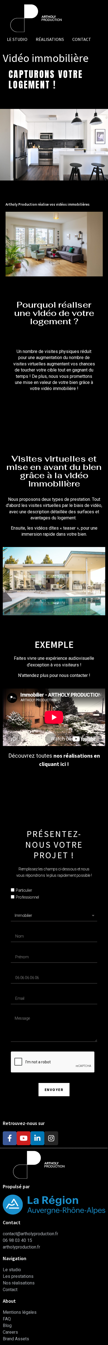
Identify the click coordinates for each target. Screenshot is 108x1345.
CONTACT (81, 39)
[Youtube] (23, 1138)
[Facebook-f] (10, 1138)
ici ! (64, 763)
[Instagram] (51, 1138)
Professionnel (27, 897)
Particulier (24, 890)
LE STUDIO (17, 39)
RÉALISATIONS (50, 39)
